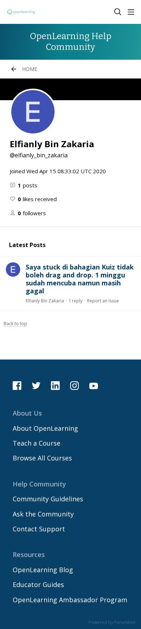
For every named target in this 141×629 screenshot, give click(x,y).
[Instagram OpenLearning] (74, 385)
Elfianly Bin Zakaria (45, 301)
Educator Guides (38, 584)
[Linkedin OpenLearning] (55, 385)
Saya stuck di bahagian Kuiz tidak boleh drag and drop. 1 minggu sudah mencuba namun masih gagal (80, 279)
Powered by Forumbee (112, 622)
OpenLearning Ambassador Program (70, 599)
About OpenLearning (45, 428)
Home (29, 69)
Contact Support (39, 528)
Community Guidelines (48, 498)
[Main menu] (130, 11)
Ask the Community (43, 514)
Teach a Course (36, 443)
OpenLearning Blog (43, 569)
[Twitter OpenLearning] (36, 385)
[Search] (117, 11)
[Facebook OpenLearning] (17, 385)
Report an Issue (103, 301)
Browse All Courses (42, 458)
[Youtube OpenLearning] (93, 385)
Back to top (15, 324)
